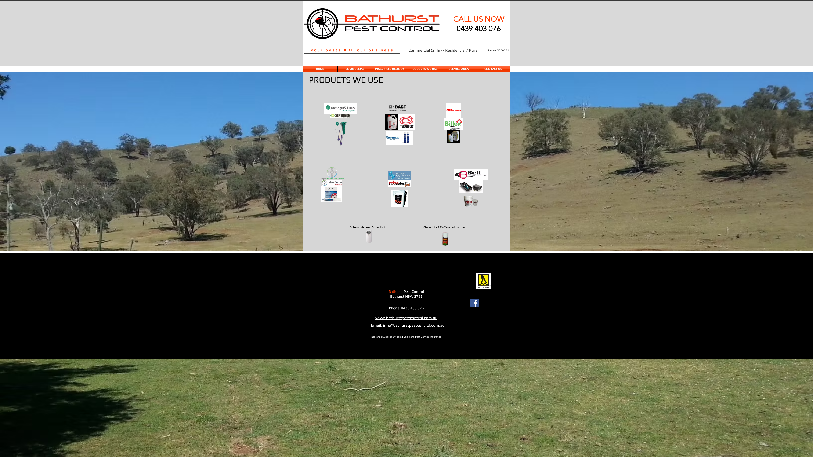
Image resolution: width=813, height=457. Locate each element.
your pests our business (352, 49)
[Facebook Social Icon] (474, 303)
